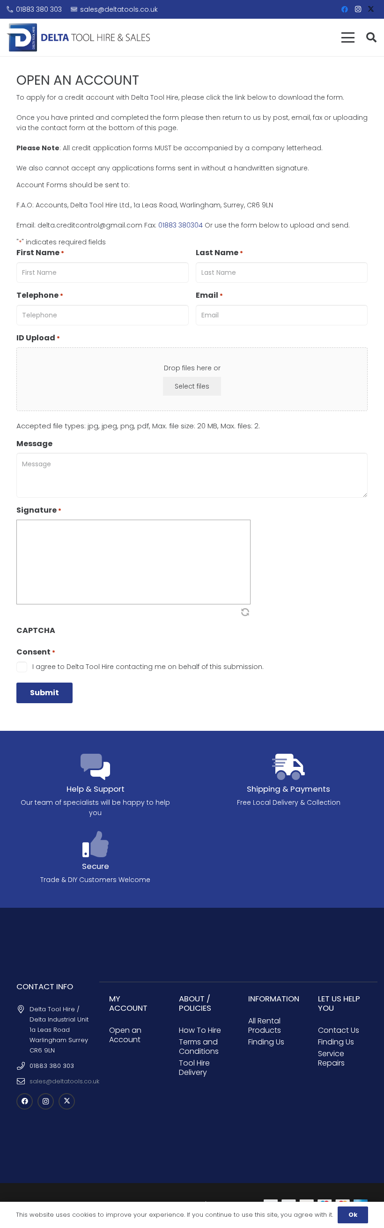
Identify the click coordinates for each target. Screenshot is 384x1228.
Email (209, 295)
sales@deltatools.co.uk (64, 1081)
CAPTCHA (35, 630)
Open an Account (125, 1035)
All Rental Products (264, 1025)
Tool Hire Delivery (194, 1068)
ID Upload (38, 338)
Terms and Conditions (199, 1047)
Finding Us (266, 1042)
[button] (348, 37)
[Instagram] (357, 9)
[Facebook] (344, 9)
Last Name (219, 253)
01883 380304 (180, 225)
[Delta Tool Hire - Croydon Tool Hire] (78, 37)
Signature (38, 510)
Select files (192, 386)
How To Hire (200, 1030)
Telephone (39, 295)
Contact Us (338, 1030)
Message (34, 444)
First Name (40, 253)
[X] (370, 9)
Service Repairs (331, 1058)
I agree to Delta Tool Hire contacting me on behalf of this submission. (148, 666)
